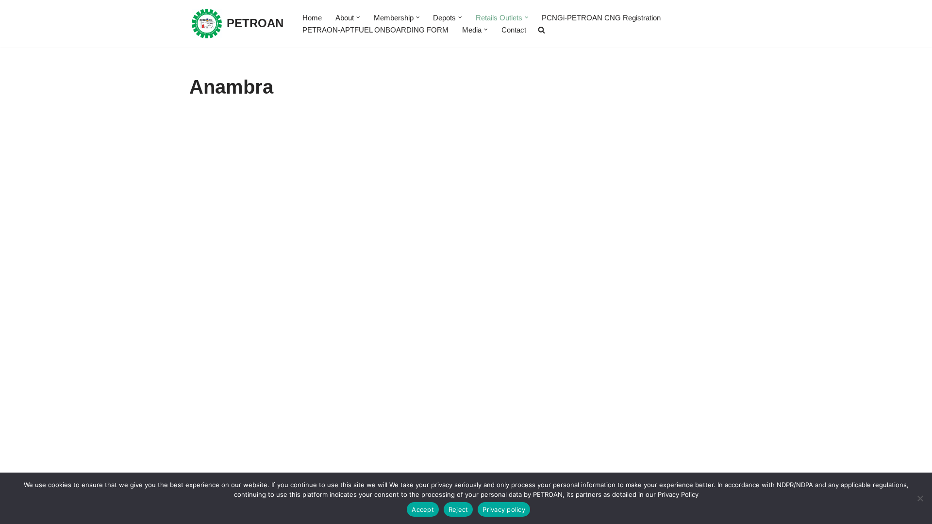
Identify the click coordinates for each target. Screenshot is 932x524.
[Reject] (920, 498)
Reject (458, 509)
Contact (513, 30)
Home (312, 18)
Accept (423, 509)
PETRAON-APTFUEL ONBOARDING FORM (375, 30)
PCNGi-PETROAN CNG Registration (601, 18)
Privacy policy (504, 509)
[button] (358, 17)
